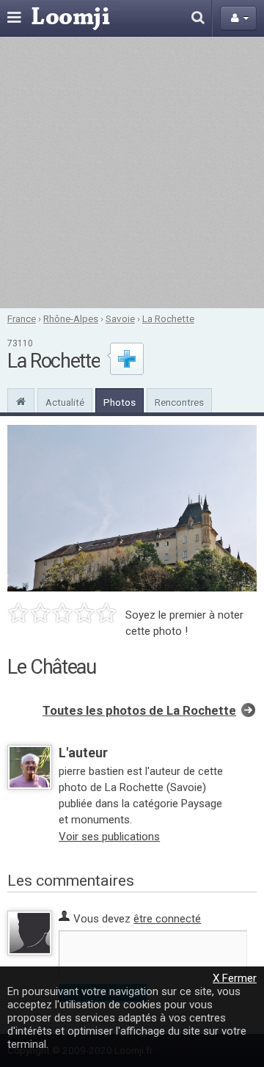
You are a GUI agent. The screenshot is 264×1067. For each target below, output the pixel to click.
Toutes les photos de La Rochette (139, 711)
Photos (119, 402)
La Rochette (168, 318)
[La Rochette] (21, 400)
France (21, 318)
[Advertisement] (132, 172)
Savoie (120, 318)
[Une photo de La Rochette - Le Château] (132, 508)
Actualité (64, 402)
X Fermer (235, 978)
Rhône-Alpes (70, 318)
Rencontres (179, 402)
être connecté (167, 918)
